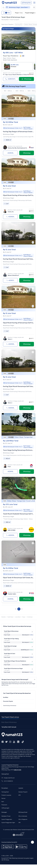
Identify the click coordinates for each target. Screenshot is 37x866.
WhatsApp (27, 79)
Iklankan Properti (22, 792)
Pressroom (4, 805)
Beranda (4, 617)
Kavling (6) (18, 24)
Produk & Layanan (6, 795)
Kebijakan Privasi (6, 816)
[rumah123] (18, 735)
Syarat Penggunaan (7, 819)
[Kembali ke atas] (32, 842)
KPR (19, 795)
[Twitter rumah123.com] (6, 742)
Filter (8, 13)
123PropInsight (5, 808)
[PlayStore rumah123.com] (21, 847)
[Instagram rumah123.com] (10, 742)
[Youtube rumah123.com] (14, 742)
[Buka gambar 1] (15, 47)
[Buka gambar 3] (18, 47)
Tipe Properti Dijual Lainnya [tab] (10, 717)
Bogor (23, 617)
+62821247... (12, 79)
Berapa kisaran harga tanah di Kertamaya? (15, 679)
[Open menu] (34, 3)
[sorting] (12, 13)
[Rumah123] (9, 2)
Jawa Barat (17, 617)
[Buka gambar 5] (21, 47)
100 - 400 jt (8, 91)
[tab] (18, 697)
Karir (3, 801)
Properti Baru (19, 13)
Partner (3, 798)
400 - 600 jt (20, 91)
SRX (19, 822)
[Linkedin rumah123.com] (18, 741)
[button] (17, 7)
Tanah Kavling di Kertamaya (9, 705)
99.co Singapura (22, 819)
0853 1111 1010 (17, 770)
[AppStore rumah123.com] (8, 847)
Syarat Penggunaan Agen (8, 822)
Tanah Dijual (10, 617)
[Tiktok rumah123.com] (22, 741)
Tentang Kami (5, 792)
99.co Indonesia (22, 816)
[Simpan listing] (33, 33)
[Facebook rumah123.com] (3, 742)
